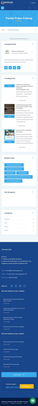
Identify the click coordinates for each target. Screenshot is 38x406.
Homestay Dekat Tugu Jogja (11, 364)
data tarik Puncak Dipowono (14, 169)
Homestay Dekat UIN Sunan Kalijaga (13, 326)
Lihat (9, 86)
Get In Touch (17, 375)
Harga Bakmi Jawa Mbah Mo (14, 165)
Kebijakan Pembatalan (16, 403)
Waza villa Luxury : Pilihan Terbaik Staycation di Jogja (12, 318)
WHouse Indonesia (18, 51)
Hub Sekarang (26, 386)
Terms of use (4, 403)
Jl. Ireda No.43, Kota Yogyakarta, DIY (17, 274)
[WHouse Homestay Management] (7, 2)
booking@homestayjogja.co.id (13, 270)
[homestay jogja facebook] (11, 285)
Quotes (6, 230)
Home (3, 30)
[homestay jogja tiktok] (24, 285)
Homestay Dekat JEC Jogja (10, 349)
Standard (6, 219)
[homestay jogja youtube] (20, 285)
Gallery (6, 226)
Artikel (25, 403)
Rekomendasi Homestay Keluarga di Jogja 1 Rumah (13, 300)
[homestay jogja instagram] (15, 285)
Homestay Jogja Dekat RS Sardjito (12, 357)
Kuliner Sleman (22, 173)
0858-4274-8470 (13, 277)
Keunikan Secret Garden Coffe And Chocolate (18, 177)
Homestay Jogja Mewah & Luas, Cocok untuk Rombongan (14, 309)
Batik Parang (10, 173)
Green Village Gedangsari (13, 181)
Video (5, 223)
